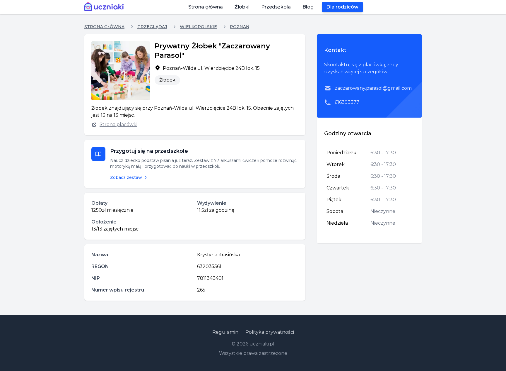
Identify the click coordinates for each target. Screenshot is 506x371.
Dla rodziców (342, 7)
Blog (308, 7)
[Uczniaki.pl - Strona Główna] (105, 7)
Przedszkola (276, 7)
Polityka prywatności (269, 332)
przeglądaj (152, 26)
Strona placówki (118, 124)
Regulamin (225, 332)
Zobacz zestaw (126, 177)
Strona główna (205, 7)
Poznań (239, 26)
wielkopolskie (198, 26)
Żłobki (242, 7)
